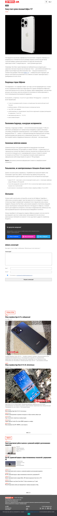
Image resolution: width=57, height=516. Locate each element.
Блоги (27, 509)
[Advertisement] (18, 299)
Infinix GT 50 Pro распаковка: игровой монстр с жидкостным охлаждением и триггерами (23, 421)
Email (6, 271)
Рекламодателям (8, 508)
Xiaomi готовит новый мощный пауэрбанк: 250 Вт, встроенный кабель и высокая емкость (23, 481)
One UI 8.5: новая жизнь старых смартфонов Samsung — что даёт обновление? (21, 414)
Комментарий (8, 251)
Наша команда (7, 509)
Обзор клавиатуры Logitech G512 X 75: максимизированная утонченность (20, 418)
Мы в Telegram (43, 236)
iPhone (7, 5)
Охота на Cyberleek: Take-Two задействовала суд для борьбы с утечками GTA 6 (21, 478)
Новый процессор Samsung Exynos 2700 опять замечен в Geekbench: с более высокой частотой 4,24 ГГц (26, 474)
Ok (28, 513)
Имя (6, 268)
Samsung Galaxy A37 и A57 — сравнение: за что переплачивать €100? (19, 424)
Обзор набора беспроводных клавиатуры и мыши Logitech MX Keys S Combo (20, 411)
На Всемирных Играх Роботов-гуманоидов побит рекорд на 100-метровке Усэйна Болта (23, 471)
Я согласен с (21, 275)
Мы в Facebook (14, 236)
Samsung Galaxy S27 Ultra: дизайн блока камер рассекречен (17, 484)
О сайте (7, 506)
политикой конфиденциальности (24, 275)
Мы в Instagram (29, 236)
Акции (27, 508)
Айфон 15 (26, 72)
